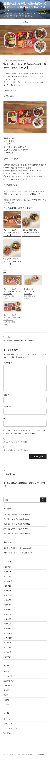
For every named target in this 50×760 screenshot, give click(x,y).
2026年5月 (7, 572)
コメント (8, 363)
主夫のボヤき (8, 681)
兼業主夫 (17, 340)
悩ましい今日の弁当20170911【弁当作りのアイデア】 (32, 291)
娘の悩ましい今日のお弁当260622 (16, 529)
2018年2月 (7, 624)
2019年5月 (7, 600)
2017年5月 (7, 657)
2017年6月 (7, 652)
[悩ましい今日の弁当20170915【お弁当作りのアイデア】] (12, 306)
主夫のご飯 (7, 676)
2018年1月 (7, 629)
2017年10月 (8, 638)
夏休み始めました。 (11, 548)
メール (7, 407)
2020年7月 (7, 591)
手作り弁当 (24, 340)
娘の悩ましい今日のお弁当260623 (16, 524)
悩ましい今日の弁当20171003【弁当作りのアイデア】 (30, 232)
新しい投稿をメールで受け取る (15, 450)
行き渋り (6, 704)
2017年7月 (7, 647)
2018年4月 (7, 619)
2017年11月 (7, 633)
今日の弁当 (10, 340)
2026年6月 (7, 567)
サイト (6, 419)
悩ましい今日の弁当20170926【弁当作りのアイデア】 (12, 261)
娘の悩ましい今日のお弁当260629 (16, 515)
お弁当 (9, 337)
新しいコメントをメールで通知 (15, 442)
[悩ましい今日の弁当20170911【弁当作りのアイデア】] (33, 280)
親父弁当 (31, 340)
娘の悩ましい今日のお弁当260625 (16, 519)
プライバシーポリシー (11, 754)
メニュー (26, 22)
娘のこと (6, 695)
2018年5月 (7, 614)
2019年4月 (7, 605)
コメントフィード (10, 728)
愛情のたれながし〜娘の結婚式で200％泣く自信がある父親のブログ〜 (24, 7)
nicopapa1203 (22, 60)
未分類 (6, 700)
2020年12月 (8, 586)
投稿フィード (8, 724)
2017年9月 (7, 643)
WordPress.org (9, 733)
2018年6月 (7, 610)
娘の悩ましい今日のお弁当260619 (16, 533)
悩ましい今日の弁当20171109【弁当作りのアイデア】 (11, 232)
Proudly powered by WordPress (33, 754)
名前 (6, 395)
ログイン (6, 719)
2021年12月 (8, 581)
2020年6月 (7, 595)
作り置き (6, 690)
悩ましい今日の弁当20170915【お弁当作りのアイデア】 (12, 317)
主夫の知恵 (7, 686)
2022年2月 (7, 576)
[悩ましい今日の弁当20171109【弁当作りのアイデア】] (12, 280)
